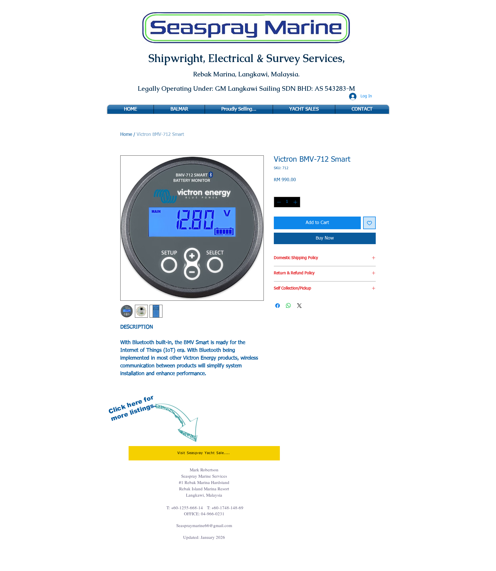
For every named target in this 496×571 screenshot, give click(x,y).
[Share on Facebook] (277, 305)
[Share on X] (299, 305)
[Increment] (295, 202)
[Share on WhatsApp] (288, 305)
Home (126, 134)
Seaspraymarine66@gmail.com (204, 525)
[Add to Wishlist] (369, 223)
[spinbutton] (287, 202)
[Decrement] (278, 202)
